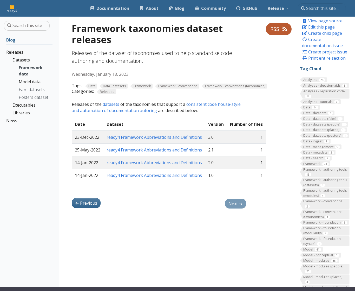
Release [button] (276, 8)
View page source (325, 21)
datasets (111, 104)
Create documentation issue (322, 42)
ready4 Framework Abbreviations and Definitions (154, 137)
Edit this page (321, 27)
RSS (275, 28)
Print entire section (326, 58)
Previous (86, 203)
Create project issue (327, 52)
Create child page (324, 33)
